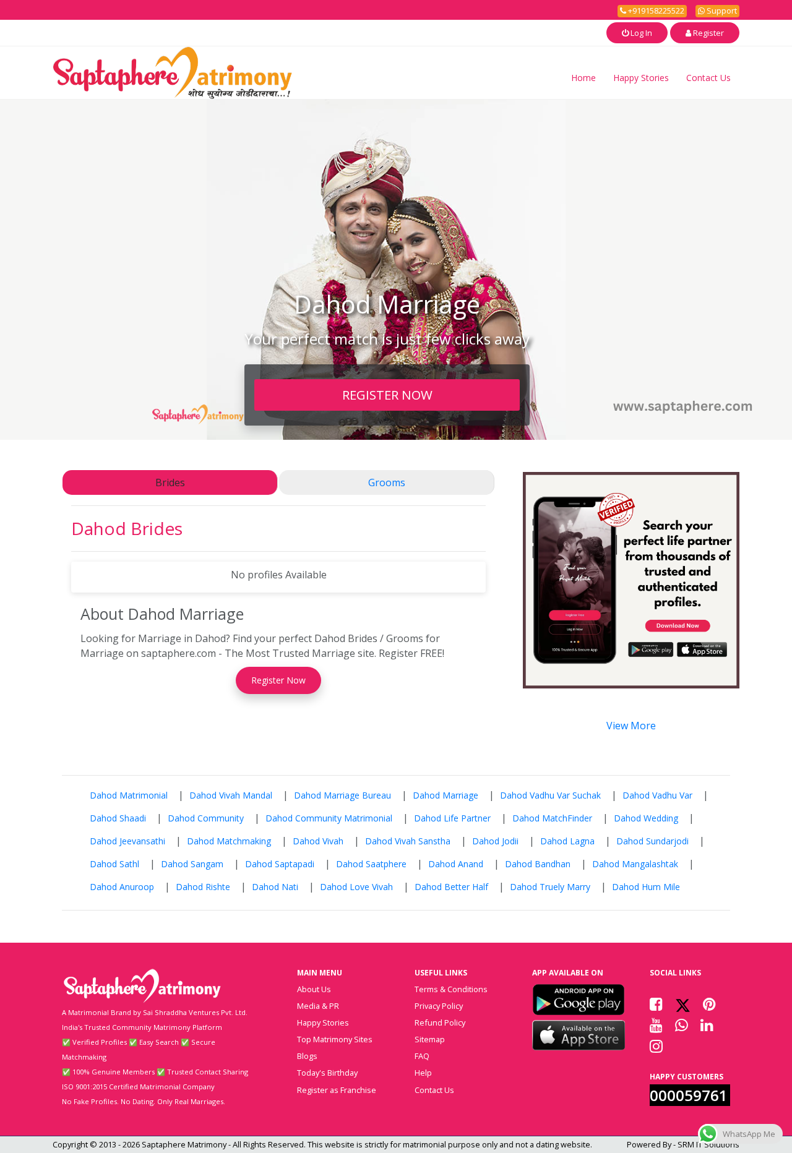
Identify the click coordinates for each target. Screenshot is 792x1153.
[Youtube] (656, 1024)
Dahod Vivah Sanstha (407, 841)
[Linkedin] (706, 1024)
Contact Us (708, 78)
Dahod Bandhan (537, 864)
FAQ (422, 1055)
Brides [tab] (170, 482)
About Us (314, 989)
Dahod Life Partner (452, 818)
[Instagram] (656, 1046)
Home (583, 78)
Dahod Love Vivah (356, 887)
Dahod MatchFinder (552, 818)
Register (707, 32)
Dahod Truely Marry (550, 887)
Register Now (278, 680)
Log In (640, 32)
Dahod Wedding (646, 818)
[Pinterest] (709, 1003)
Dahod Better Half (451, 887)
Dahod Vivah (318, 841)
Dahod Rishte (203, 887)
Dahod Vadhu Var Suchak (550, 795)
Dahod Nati (275, 887)
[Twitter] (683, 1003)
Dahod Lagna (567, 841)
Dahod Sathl (114, 864)
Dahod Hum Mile (646, 887)
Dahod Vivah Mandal (230, 795)
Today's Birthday (327, 1072)
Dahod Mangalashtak (635, 864)
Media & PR (318, 1005)
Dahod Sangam (192, 864)
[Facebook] (656, 1003)
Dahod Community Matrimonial (328, 818)
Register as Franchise (336, 1089)
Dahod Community (206, 818)
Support (721, 10)
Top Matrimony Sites (334, 1039)
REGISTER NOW (387, 394)
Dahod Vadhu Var (657, 795)
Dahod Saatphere (371, 864)
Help (423, 1072)
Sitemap (430, 1039)
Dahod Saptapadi (279, 864)
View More (631, 725)
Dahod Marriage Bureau (342, 795)
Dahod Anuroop (122, 887)
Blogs (307, 1055)
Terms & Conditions (451, 989)
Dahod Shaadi (118, 818)
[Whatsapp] (681, 1024)
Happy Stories (641, 78)
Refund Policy (440, 1022)
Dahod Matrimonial (129, 795)
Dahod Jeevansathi (127, 841)
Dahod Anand (455, 864)
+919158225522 (655, 10)
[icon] (578, 999)
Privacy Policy (439, 1005)
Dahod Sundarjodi (652, 841)
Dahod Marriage (445, 795)
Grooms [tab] (386, 482)
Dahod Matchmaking (229, 841)
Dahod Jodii (495, 841)
